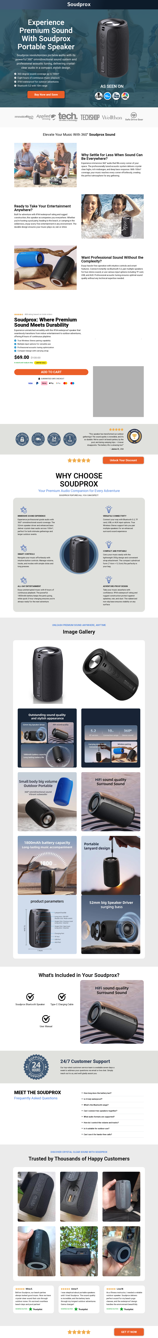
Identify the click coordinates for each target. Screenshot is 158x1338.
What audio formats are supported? (99, 1117)
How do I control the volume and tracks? (101, 1123)
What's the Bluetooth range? (96, 1105)
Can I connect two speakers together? (100, 1111)
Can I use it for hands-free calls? (98, 1134)
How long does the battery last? (98, 1093)
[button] (40, 362)
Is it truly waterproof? (93, 1099)
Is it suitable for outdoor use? (96, 1128)
